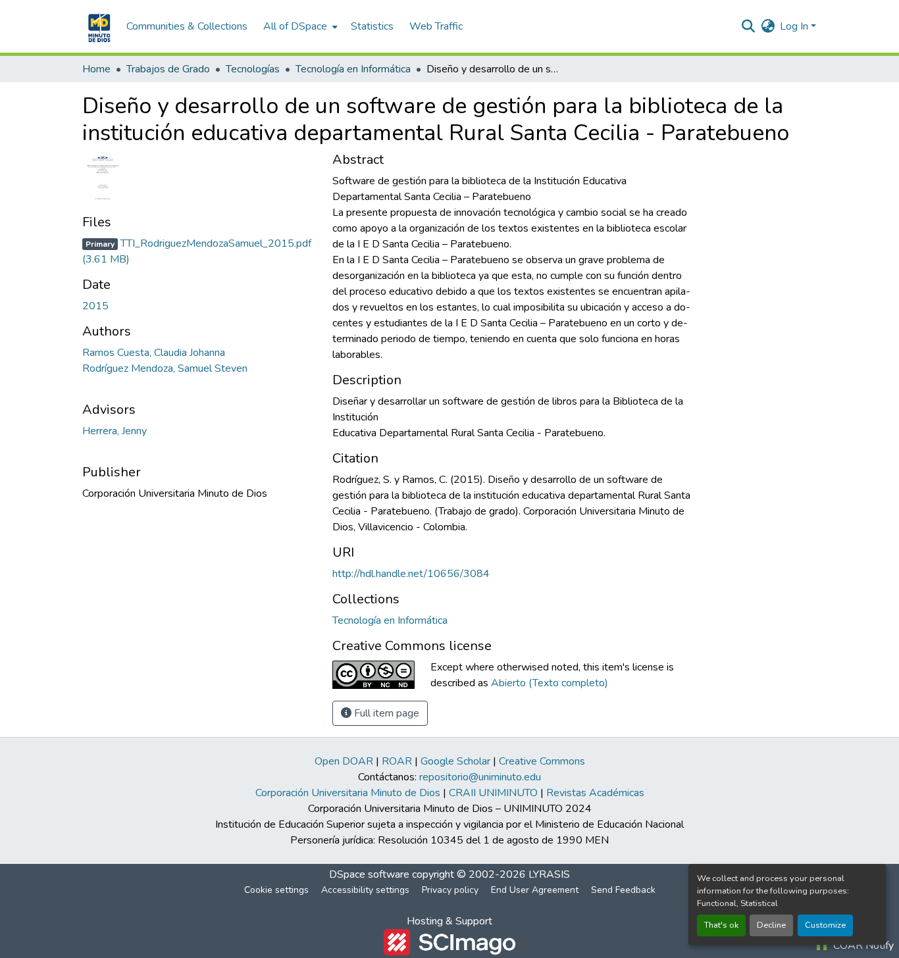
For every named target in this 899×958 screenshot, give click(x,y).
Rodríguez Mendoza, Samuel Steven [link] (164, 368)
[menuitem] (299, 26)
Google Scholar (455, 761)
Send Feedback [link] (623, 890)
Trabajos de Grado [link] (168, 69)
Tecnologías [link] (253, 69)
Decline (771, 925)
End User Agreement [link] (534, 890)
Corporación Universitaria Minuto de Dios (347, 793)
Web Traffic (436, 26)
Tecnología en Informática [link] (353, 69)
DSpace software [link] (369, 874)
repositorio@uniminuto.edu (480, 777)
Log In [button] (795, 26)
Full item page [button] (385, 713)
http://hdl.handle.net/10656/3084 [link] (411, 574)
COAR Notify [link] (862, 945)
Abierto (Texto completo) (549, 683)
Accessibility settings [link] (365, 890)
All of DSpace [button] (295, 26)
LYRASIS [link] (549, 874)
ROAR (397, 761)
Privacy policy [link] (450, 890)
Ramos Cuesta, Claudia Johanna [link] (153, 352)
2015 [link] (95, 306)
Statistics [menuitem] (372, 26)
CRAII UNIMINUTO (493, 793)
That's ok (721, 925)
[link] (199, 251)
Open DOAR (344, 761)
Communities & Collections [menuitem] (186, 26)
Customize (825, 925)
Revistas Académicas (595, 793)
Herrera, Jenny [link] (114, 431)
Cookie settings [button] (276, 890)
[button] (97, 26)
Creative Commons (542, 761)
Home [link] (96, 69)
